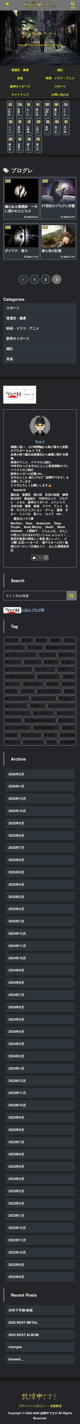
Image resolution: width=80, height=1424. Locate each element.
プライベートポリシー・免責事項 (40, 1406)
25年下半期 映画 (20, 1310)
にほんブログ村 (32, 609)
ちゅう (40, 441)
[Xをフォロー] (40, 557)
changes (15, 1346)
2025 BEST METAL (23, 1322)
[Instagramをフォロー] (46, 557)
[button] (71, 595)
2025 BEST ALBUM (23, 1334)
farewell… (16, 1359)
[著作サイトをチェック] (34, 557)
